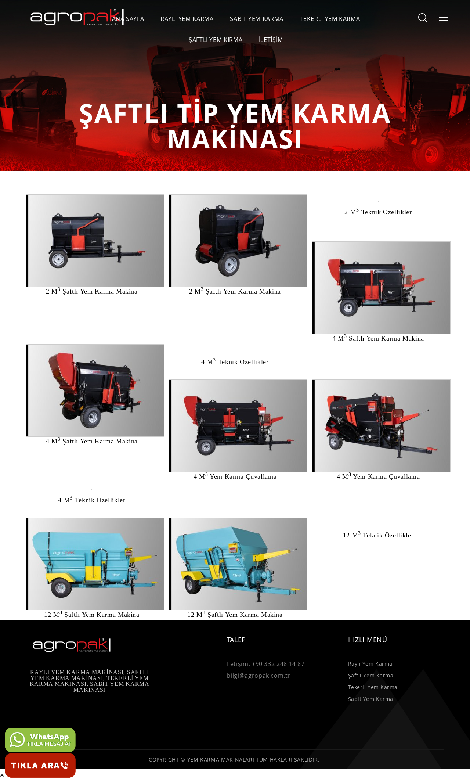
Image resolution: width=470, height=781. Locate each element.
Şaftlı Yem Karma (371, 675)
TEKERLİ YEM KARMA (330, 19)
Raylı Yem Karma (370, 663)
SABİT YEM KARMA (256, 19)
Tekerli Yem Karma (373, 687)
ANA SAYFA (128, 19)
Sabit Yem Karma (370, 698)
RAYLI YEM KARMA (187, 19)
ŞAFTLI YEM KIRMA (215, 39)
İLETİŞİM (271, 39)
